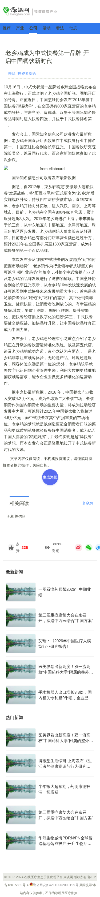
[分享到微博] (78, 547)
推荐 (7, 28)
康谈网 (50, 11)
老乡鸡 (87, 503)
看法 (60, 28)
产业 (20, 28)
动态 (73, 28)
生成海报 (50, 477)
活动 (47, 28)
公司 (33, 28)
